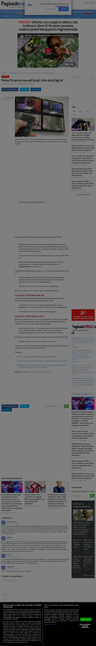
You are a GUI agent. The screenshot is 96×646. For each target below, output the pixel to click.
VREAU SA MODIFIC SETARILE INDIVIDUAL (85, 625)
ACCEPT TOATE (85, 619)
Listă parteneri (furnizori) (50, 624)
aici (14, 634)
